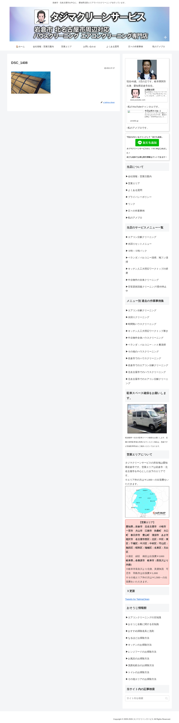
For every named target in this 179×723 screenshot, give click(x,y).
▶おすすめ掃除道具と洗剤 (140, 631)
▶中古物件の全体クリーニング (142, 280)
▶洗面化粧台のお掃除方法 (140, 665)
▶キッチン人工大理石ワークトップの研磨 (147, 270)
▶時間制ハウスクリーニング (141, 324)
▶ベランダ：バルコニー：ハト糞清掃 (146, 344)
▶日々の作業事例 (135, 210)
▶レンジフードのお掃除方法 (141, 651)
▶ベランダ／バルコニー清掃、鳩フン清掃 (147, 259)
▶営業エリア (133, 183)
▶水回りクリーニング (137, 317)
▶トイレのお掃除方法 (137, 672)
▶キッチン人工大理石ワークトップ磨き (147, 331)
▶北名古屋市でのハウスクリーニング (146, 372)
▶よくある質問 (134, 190)
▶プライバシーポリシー (139, 197)
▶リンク (130, 204)
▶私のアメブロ (134, 217)
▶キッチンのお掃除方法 (139, 644)
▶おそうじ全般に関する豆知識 (142, 624)
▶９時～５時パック (136, 251)
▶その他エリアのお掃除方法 (141, 679)
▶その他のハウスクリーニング (142, 351)
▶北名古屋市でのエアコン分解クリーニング (147, 381)
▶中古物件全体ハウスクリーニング (144, 337)
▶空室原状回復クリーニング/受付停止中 (146, 288)
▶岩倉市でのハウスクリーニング (143, 358)
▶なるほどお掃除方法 (137, 638)
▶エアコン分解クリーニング (141, 237)
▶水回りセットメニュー (139, 244)
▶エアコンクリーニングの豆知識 (143, 617)
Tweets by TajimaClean (137, 599)
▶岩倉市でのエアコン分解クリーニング (147, 365)
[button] (166, 698)
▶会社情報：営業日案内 (139, 176)
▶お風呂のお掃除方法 (137, 658)
